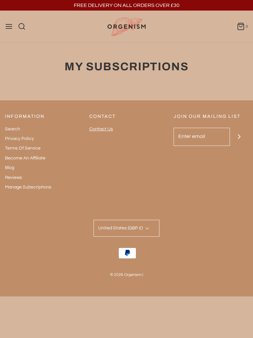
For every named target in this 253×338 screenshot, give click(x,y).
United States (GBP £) (121, 228)
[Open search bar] (24, 26)
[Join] (239, 137)
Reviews (13, 177)
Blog (9, 167)
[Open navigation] (9, 26)
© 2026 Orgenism (125, 275)
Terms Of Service (23, 148)
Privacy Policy (19, 138)
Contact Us (101, 129)
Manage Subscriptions (28, 187)
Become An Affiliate (25, 158)
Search (12, 129)
